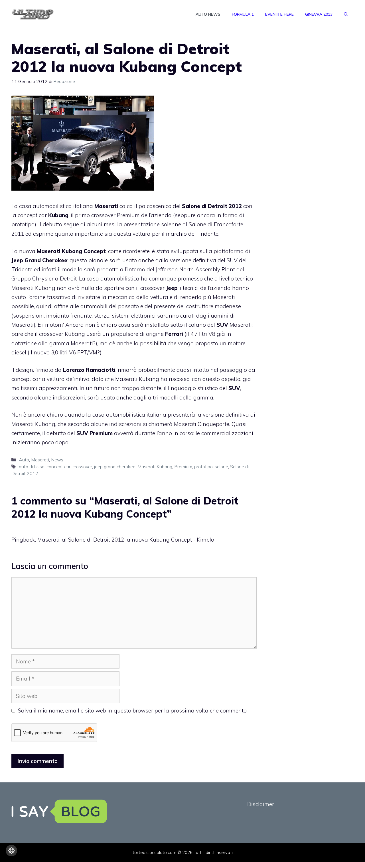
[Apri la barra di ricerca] (346, 14)
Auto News (208, 14)
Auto (24, 460)
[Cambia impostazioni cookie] (11, 850)
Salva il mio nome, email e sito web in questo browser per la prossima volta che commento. (133, 710)
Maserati (40, 460)
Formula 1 (243, 14)
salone (221, 466)
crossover (82, 466)
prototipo (203, 466)
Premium (183, 466)
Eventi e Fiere (279, 14)
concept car (58, 466)
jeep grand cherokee (114, 466)
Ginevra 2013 (318, 14)
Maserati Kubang (154, 466)
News (57, 460)
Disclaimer (260, 804)
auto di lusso (31, 466)
